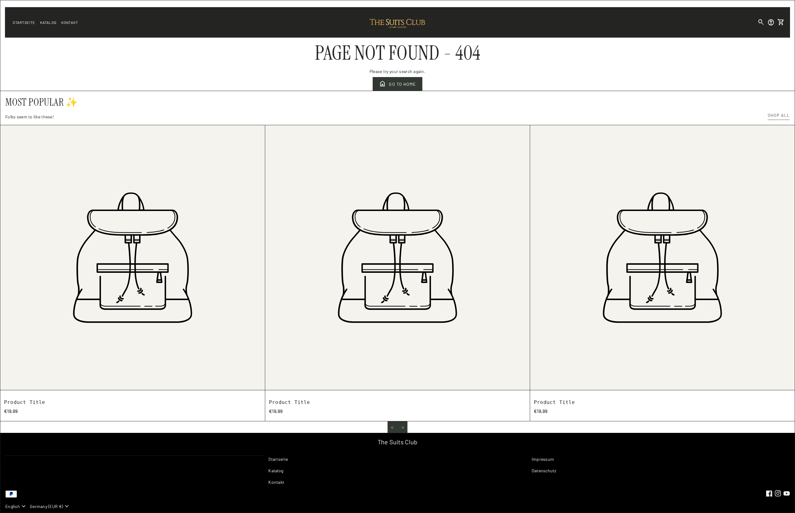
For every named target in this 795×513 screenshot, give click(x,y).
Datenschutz (544, 470)
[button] (393, 427)
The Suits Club (398, 442)
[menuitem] (397, 461)
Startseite (24, 22)
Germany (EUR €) (50, 506)
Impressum (543, 459)
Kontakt (69, 22)
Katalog (48, 22)
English (16, 506)
